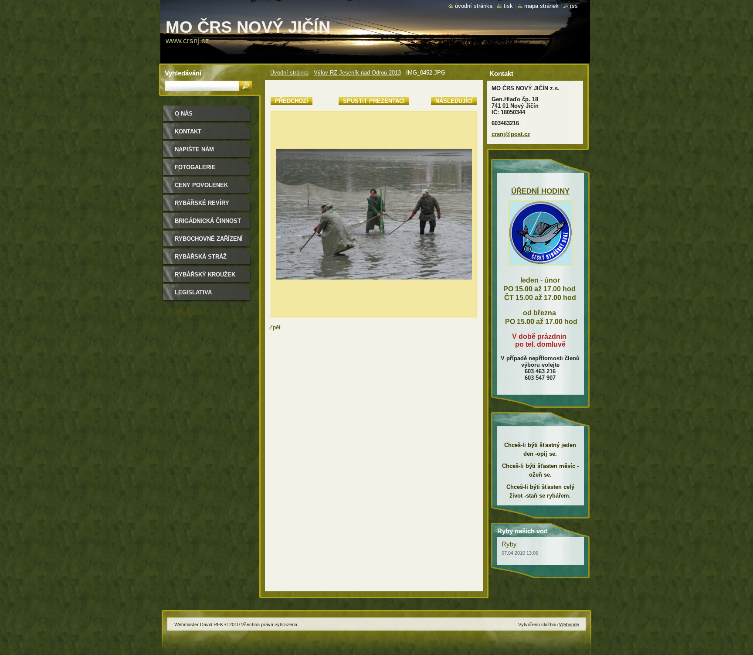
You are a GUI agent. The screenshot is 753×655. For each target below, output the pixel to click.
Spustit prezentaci (374, 101)
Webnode (569, 624)
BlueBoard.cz (184, 311)
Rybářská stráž (201, 256)
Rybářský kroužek (205, 274)
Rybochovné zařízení (209, 238)
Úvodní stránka (289, 72)
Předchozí (291, 101)
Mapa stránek (541, 6)
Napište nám (194, 149)
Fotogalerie (195, 167)
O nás (184, 113)
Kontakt (188, 131)
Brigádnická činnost (208, 221)
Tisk (508, 6)
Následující (454, 101)
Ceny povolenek (201, 185)
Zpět (275, 327)
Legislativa (193, 292)
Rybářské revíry (202, 203)
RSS (574, 6)
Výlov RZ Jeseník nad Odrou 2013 (357, 72)
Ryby (509, 544)
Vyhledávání (183, 73)
